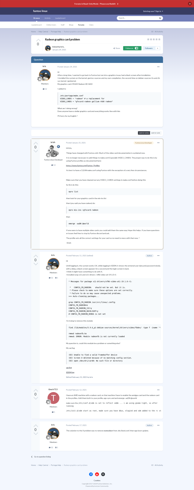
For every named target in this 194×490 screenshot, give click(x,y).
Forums (81, 25)
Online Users (51, 25)
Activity (48, 18)
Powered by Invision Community (97, 486)
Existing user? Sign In (152, 11)
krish (53, 142)
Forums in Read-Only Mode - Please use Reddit (95, 4)
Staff (62, 25)
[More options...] (158, 66)
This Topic (151, 18)
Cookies (97, 480)
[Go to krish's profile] (53, 151)
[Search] (160, 18)
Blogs (71, 25)
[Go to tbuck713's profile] (53, 398)
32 (45, 89)
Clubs (91, 25)
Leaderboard (37, 25)
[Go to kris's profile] (48, 48)
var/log (69, 367)
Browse (37, 18)
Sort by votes (144, 133)
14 (54, 165)
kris (62, 47)
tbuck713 (52, 389)
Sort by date (155, 133)
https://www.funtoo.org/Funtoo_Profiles (83, 165)
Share (117, 48)
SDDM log (70, 372)
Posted (67, 67)
